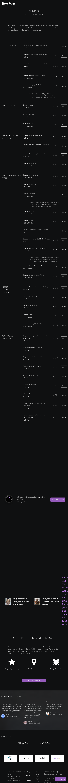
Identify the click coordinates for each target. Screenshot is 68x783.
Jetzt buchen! (60, 779)
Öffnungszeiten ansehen (25, 502)
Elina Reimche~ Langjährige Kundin (34, 722)
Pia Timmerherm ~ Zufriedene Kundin (12, 715)
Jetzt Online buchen (34, 680)
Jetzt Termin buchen (57, 499)
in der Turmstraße (26, 647)
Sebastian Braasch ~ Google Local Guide (56, 713)
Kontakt (47, 772)
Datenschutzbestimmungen (53, 774)
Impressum (53, 772)
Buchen (64, 46)
